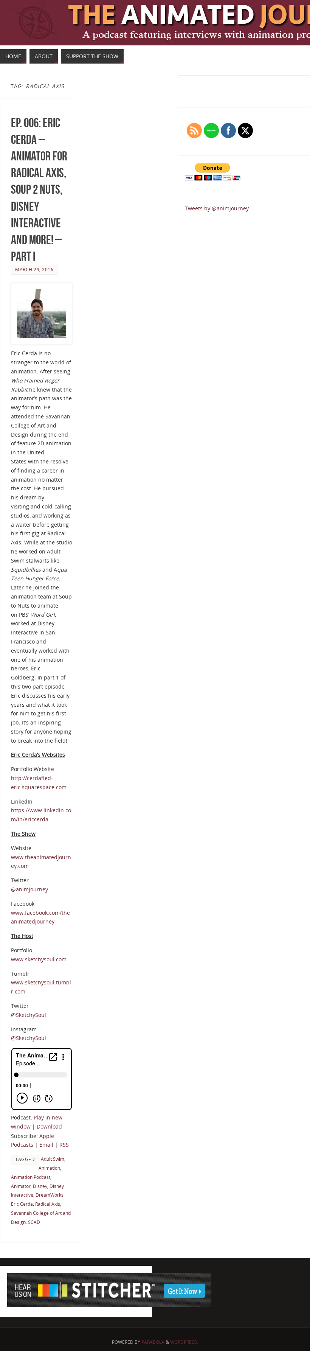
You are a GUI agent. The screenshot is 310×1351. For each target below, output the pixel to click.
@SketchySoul (28, 1014)
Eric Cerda (22, 1204)
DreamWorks (50, 1195)
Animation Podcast (30, 1177)
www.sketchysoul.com (39, 959)
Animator (21, 1186)
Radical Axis (47, 1204)
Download (49, 1126)
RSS (64, 1144)
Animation (49, 1168)
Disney (40, 1186)
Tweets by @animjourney (217, 208)
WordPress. (184, 1342)
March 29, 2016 (34, 269)
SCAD (34, 1222)
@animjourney (29, 889)
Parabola (152, 1342)
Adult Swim (52, 1159)
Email (46, 1144)
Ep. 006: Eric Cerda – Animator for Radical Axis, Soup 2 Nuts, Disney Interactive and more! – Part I (39, 190)
